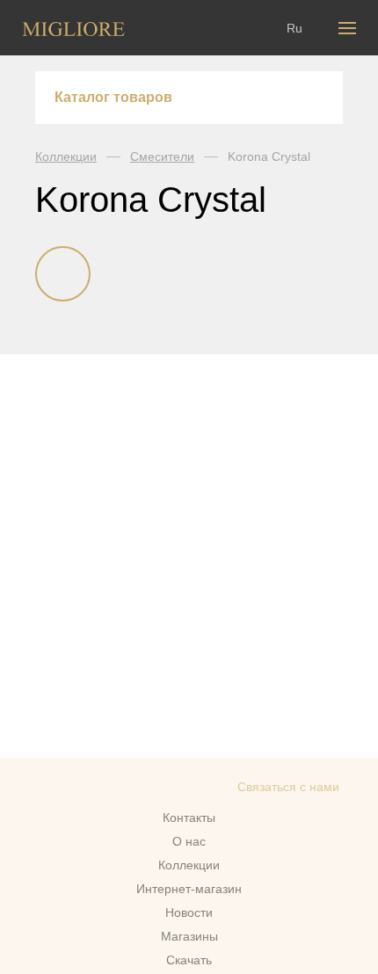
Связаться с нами (288, 787)
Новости (189, 912)
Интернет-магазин (189, 889)
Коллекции (66, 156)
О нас (189, 841)
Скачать (189, 960)
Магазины (189, 936)
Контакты (189, 817)
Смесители (162, 156)
